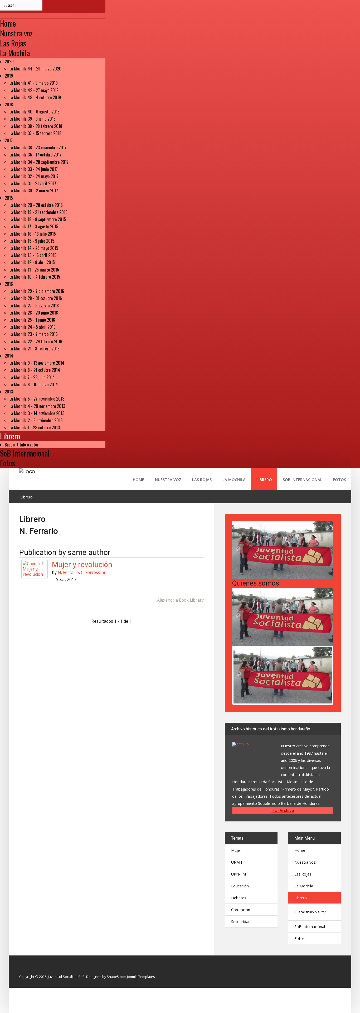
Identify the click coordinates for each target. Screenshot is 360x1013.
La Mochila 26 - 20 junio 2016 (33, 313)
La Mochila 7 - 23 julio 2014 (32, 377)
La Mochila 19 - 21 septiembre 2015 (38, 212)
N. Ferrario (68, 572)
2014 (9, 356)
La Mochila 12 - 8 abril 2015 (32, 262)
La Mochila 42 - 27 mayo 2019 (34, 90)
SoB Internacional (25, 453)
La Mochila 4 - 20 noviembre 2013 (37, 406)
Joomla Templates (141, 976)
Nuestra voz (16, 33)
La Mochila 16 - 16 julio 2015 (32, 234)
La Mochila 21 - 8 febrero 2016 (34, 348)
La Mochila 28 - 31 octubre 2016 (35, 298)
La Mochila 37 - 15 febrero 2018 (35, 133)
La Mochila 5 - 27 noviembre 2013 (36, 399)
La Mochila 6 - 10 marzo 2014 (33, 384)
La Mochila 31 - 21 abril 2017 (32, 183)
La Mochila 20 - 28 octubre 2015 (36, 205)
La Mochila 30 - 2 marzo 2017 (33, 190)
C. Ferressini (93, 572)
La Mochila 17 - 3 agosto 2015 (33, 226)
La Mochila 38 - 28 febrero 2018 (35, 126)
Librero (10, 435)
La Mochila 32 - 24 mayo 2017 (34, 176)
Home (8, 23)
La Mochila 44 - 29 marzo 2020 (35, 68)
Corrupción (240, 909)
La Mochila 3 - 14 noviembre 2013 (36, 413)
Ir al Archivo (282, 810)
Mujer (236, 850)
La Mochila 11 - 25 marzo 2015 (34, 270)
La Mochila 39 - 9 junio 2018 (32, 119)
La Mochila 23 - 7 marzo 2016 (33, 334)
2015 (9, 198)
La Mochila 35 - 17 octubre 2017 (35, 154)
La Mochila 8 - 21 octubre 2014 (34, 370)
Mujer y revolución (82, 564)
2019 (9, 76)
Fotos (7, 462)
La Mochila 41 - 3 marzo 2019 (33, 83)
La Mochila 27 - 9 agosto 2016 (34, 305)
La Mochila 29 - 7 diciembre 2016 (36, 291)
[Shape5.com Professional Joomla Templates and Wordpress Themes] (30, 968)
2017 (9, 140)
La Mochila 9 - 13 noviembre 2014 (36, 363)
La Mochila (15, 52)
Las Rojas (13, 43)
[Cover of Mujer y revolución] (34, 569)
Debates (238, 897)
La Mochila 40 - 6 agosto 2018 (34, 111)
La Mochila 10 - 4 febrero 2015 (34, 277)
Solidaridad (241, 921)
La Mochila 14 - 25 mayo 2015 (33, 248)
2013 (9, 391)
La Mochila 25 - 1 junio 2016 (32, 320)
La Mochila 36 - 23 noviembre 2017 (37, 147)
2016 (9, 284)
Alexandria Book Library (180, 600)
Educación (240, 885)
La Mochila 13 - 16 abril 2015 (32, 255)
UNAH (236, 862)
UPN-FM (238, 874)
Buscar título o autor (21, 444)
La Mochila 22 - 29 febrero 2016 (35, 341)
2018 (9, 104)
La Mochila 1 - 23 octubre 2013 (34, 427)
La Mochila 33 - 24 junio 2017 (33, 169)
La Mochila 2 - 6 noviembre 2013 (35, 420)
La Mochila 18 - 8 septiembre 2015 (37, 219)
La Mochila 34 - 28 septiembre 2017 (39, 162)
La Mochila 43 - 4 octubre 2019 (35, 97)
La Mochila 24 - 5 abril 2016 (32, 327)
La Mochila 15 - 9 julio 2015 (31, 241)
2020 (9, 61)
